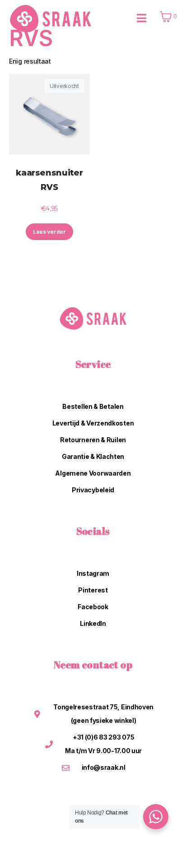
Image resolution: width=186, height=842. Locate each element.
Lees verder (49, 231)
